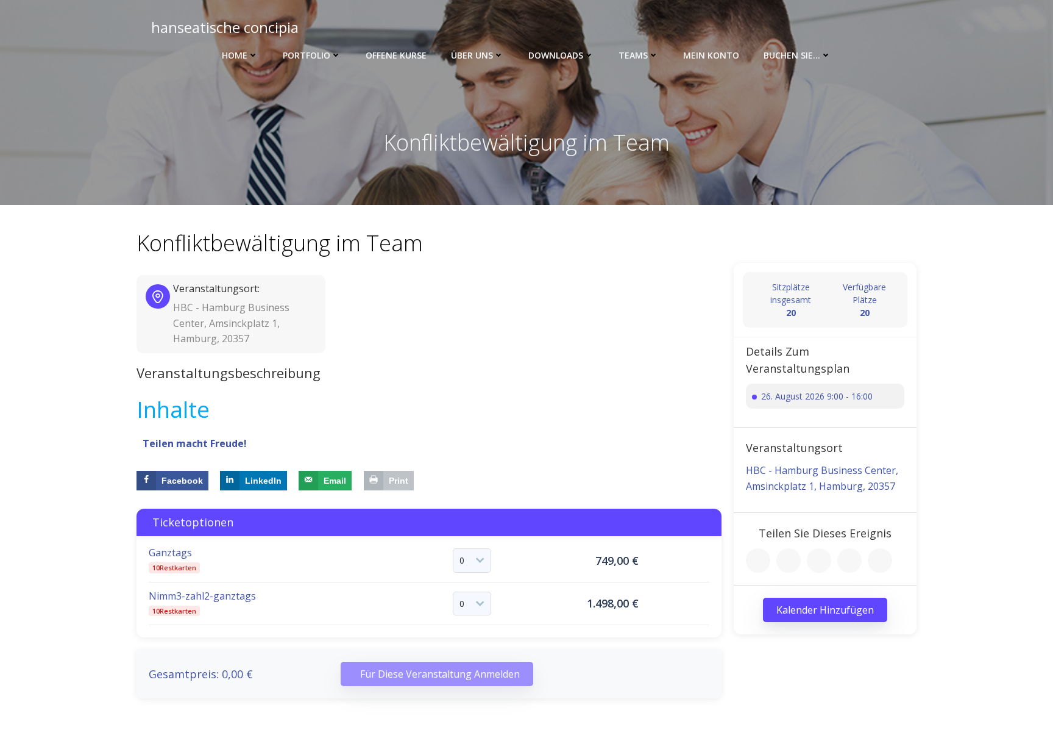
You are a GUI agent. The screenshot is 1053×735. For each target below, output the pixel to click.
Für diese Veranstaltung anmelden (440, 674)
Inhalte (173, 409)
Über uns (472, 55)
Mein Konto (711, 55)
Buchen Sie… (792, 55)
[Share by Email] (880, 560)
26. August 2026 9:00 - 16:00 (817, 396)
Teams (633, 55)
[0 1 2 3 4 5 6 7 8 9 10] (472, 560)
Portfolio (306, 55)
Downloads (555, 55)
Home (234, 55)
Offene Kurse (396, 55)
